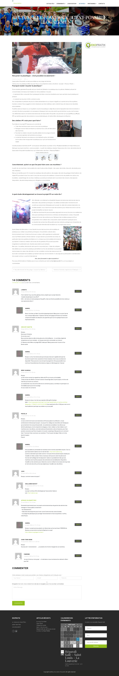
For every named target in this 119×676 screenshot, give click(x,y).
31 (74, 628)
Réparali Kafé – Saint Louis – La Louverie (73, 656)
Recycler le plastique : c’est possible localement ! (33, 76)
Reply (78, 291)
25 (65, 642)
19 (68, 638)
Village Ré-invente (41, 625)
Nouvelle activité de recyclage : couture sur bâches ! (29, 269)
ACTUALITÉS (50, 3)
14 (26, 79)
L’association (71, 3)
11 (65, 635)
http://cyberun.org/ (33, 493)
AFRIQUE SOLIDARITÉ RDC (28, 500)
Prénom (87, 624)
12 (68, 635)
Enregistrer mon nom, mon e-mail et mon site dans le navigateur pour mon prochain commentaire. (38, 584)
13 (71, 635)
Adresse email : (89, 638)
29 (68, 628)
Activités (82, 3)
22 (78, 638)
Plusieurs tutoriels (62, 145)
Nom (86, 631)
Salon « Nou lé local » (42, 627)
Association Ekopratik (59, 672)
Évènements (61, 3)
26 (68, 642)
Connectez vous (17, 282)
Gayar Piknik (39, 623)
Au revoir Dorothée (41, 621)
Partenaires (92, 3)
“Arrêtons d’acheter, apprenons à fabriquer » (66, 269)
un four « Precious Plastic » (52, 150)
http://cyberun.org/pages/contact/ (34, 532)
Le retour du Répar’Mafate (43, 631)
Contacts (101, 3)
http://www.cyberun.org (56, 451)
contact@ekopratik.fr (55, 261)
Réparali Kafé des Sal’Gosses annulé (45, 629)
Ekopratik (19, 79)
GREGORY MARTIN (26, 327)
